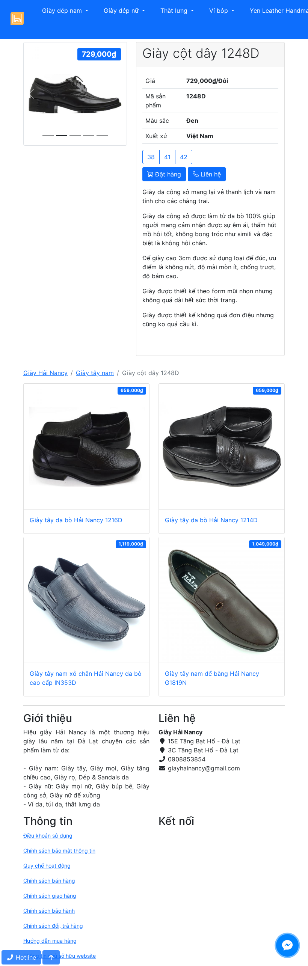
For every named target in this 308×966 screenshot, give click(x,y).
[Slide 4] (102, 135)
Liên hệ (210, 174)
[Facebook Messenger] (287, 945)
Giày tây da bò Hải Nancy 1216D (76, 520)
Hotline (25, 957)
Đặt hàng (167, 174)
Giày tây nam (95, 373)
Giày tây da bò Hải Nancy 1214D (211, 520)
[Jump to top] (51, 957)
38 (151, 157)
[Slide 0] (48, 135)
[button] (60, 10)
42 (183, 157)
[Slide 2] (75, 135)
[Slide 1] (61, 135)
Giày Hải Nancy (45, 373)
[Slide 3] (88, 135)
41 (167, 157)
